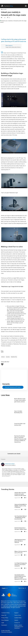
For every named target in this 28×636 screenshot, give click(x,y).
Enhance (3, 356)
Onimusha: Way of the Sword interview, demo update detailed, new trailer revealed (20, 494)
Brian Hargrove (9, 45)
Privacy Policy (4, 617)
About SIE (3, 615)
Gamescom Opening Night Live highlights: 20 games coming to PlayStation (21, 506)
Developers (4, 625)
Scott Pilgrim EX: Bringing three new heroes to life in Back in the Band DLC (21, 564)
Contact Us (17, 622)
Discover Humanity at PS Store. (13, 387)
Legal (2, 622)
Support (16, 612)
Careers (16, 620)
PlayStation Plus (14, 356)
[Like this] (25, 497)
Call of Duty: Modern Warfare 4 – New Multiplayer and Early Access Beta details (21, 517)
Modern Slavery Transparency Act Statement (18, 626)
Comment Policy (5, 612)
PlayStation (8, 6)
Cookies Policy (17, 617)
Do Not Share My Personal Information (6, 631)
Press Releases (5, 620)
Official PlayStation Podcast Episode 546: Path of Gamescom (20, 541)
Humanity (8, 356)
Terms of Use (17, 615)
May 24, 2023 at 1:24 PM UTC (10, 465)
